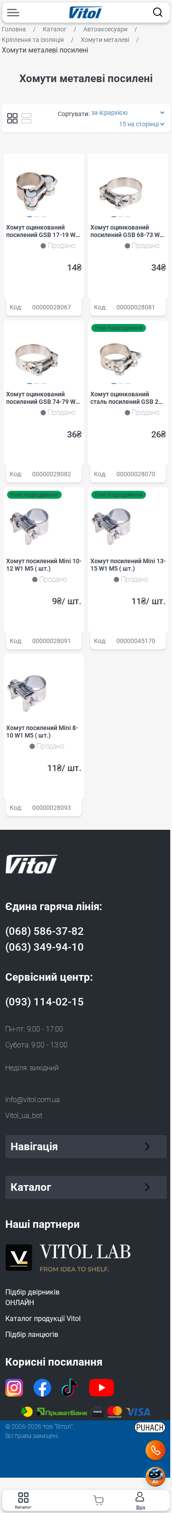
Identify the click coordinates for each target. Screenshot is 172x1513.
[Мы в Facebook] (42, 1387)
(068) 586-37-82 (44, 931)
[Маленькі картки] (12, 118)
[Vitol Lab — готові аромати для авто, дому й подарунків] (68, 1256)
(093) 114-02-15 (44, 1002)
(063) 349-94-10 (44, 947)
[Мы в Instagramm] (14, 1387)
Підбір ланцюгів (31, 1334)
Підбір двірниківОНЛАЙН (32, 1297)
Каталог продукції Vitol (43, 1318)
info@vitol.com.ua (32, 1099)
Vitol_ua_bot (23, 1115)
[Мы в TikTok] (70, 1387)
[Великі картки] (26, 118)
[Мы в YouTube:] (102, 1387)
